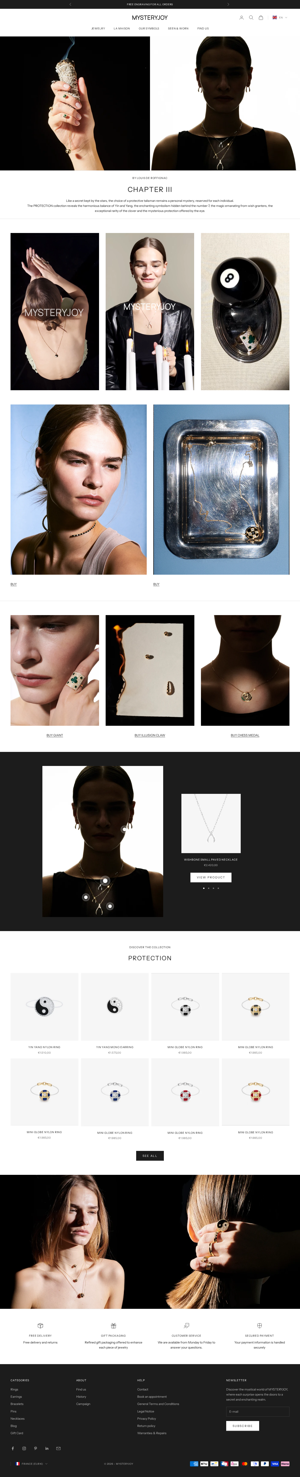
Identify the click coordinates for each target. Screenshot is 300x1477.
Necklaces (18, 1419)
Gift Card (17, 1433)
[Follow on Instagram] (24, 1448)
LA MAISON (122, 28)
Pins (13, 1411)
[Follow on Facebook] (13, 1448)
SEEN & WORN (178, 28)
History (81, 1397)
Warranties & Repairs (151, 1433)
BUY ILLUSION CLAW (150, 735)
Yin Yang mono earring (115, 1047)
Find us (81, 1389)
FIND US (203, 28)
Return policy (146, 1426)
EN (281, 17)
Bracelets (17, 1404)
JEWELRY (98, 28)
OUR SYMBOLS (149, 28)
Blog (14, 1426)
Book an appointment (152, 1397)
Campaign (83, 1404)
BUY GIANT (55, 735)
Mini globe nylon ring (185, 1047)
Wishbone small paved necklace (211, 859)
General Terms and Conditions (158, 1404)
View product (211, 877)
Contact (142, 1389)
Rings (14, 1389)
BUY (14, 584)
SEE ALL (150, 1155)
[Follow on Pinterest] (35, 1448)
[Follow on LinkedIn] (47, 1448)
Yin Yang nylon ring (44, 1047)
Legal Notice (145, 1411)
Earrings (16, 1397)
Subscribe (243, 1426)
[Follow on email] (58, 1448)
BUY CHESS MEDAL (245, 735)
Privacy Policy (146, 1419)
